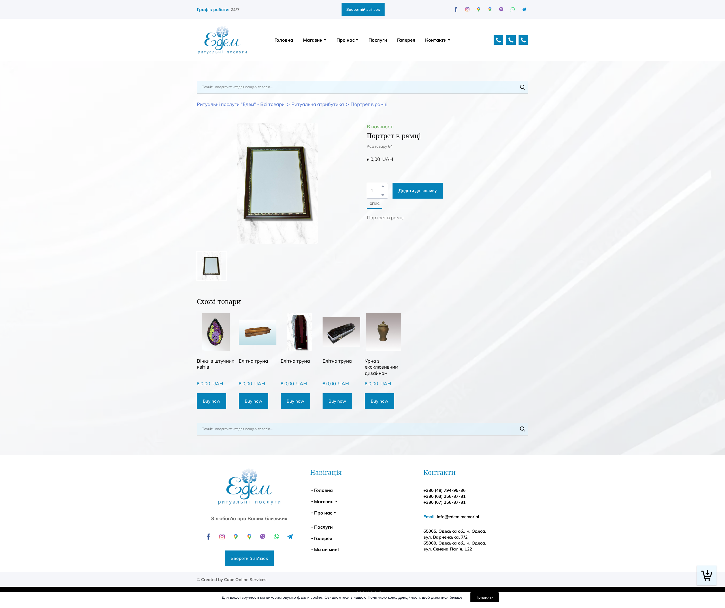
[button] (436, 81)
